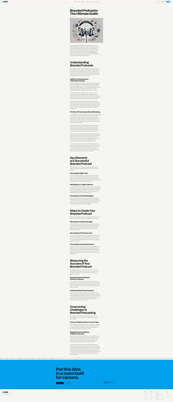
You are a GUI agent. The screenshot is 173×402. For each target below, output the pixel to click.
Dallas (159, 393)
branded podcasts (93, 52)
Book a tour (163, 1)
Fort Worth (160, 395)
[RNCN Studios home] (5, 2)
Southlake (160, 397)
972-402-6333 (158, 1)
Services (79, 1)
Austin (160, 399)
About (91, 1)
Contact (97, 1)
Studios (75, 1)
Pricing (94, 1)
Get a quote (168, 1)
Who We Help (87, 1)
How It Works (83, 1)
